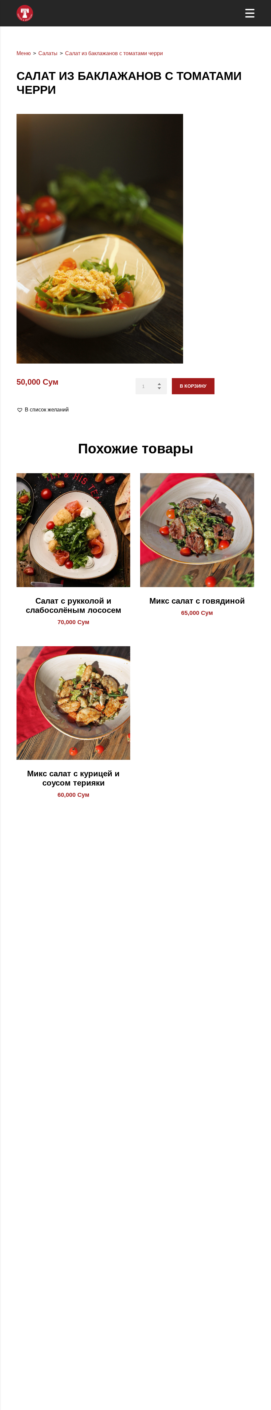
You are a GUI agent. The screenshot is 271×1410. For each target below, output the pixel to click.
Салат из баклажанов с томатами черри (114, 53)
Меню (24, 53)
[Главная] (25, 13)
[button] (43, 410)
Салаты (48, 53)
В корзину (193, 386)
